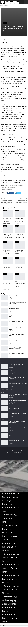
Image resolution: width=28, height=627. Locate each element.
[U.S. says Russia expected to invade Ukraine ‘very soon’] (20, 229)
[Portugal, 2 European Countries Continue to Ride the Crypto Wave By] (4, 379)
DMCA (19, 452)
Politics (4, 23)
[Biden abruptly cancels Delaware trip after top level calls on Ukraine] (20, 276)
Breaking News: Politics (13, 185)
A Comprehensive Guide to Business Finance (10, 547)
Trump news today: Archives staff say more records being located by (21, 202)
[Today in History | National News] (20, 261)
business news (4, 187)
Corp (8, 187)
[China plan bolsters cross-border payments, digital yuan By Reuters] (4, 402)
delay (12, 187)
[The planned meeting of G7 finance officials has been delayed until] (4, 408)
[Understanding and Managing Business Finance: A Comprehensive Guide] (4, 348)
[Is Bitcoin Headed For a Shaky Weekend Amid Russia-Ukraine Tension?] (4, 415)
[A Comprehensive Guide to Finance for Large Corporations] (4, 297)
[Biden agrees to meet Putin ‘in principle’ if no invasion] (8, 276)
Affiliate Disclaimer (12, 450)
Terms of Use (21, 450)
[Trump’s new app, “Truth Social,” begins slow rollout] (20, 245)
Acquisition (6, 185)
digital (15, 187)
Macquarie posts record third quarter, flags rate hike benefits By (6, 202)
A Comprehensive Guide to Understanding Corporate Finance (10, 514)
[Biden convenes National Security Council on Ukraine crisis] (8, 261)
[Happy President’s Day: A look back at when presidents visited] (8, 245)
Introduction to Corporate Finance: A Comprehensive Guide (9, 532)
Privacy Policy (10, 452)
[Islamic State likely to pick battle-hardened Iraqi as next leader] (4, 396)
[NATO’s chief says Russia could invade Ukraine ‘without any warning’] (8, 229)
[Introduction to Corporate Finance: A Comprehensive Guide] (4, 310)
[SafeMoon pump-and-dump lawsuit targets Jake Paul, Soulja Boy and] (4, 385)
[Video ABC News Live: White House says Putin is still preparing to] (20, 213)
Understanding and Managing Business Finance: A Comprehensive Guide (10, 603)
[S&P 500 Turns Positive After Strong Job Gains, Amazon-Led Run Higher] (4, 435)
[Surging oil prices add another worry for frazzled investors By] (4, 429)
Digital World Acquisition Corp (17, 60)
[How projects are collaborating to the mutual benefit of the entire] (4, 366)
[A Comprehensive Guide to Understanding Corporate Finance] (4, 304)
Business (20, 185)
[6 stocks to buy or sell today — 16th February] (4, 442)
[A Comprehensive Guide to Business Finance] (4, 316)
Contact (5, 450)
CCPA (15, 452)
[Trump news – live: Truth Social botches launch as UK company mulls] (8, 213)
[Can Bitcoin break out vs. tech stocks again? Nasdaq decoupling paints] (4, 372)
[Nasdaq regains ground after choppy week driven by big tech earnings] (4, 423)
